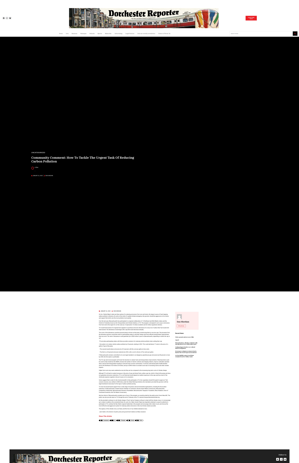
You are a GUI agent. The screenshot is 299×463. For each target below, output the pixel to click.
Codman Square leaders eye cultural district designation (185, 347)
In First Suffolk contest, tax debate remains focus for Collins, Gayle (184, 356)
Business (74, 33)
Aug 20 (177, 340)
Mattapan (83, 33)
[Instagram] (7, 18)
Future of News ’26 (164, 33)
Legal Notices (129, 33)
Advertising (118, 33)
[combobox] (261, 33)
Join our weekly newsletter (146, 33)
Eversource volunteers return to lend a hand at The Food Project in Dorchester (186, 352)
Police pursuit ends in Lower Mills (184, 337)
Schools (92, 33)
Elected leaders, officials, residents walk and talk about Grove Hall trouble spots (186, 343)
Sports (100, 33)
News (61, 33)
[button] (104, 420)
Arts (67, 33)
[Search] (295, 33)
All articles (181, 326)
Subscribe (108, 33)
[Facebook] (3, 18)
